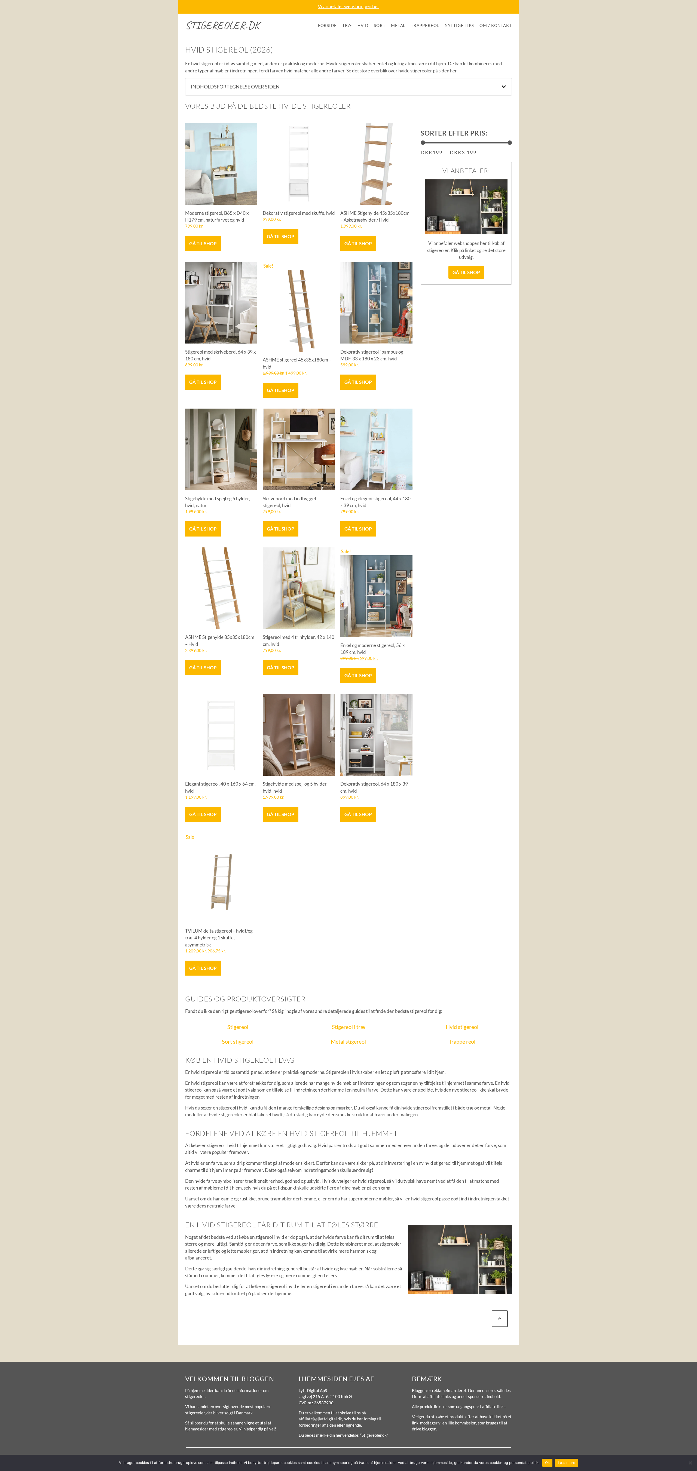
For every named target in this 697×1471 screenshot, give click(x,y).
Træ (347, 25)
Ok (547, 1462)
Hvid (363, 25)
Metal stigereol (348, 1041)
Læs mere (566, 1462)
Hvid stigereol (462, 1026)
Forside (327, 25)
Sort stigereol (237, 1041)
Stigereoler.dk (222, 25)
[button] (504, 86)
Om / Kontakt (495, 25)
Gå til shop (203, 243)
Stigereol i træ (348, 1026)
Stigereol (237, 1026)
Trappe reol (462, 1041)
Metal (398, 25)
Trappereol (425, 25)
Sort (380, 25)
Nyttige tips (459, 25)
